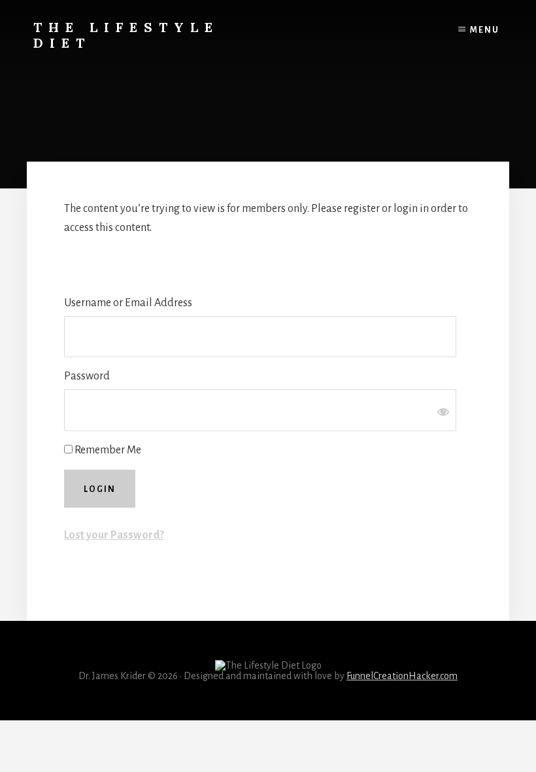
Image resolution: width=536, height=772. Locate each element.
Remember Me (107, 450)
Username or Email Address (128, 303)
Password (87, 376)
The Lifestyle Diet (126, 35)
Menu (484, 30)
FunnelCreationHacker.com (402, 676)
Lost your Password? (114, 535)
